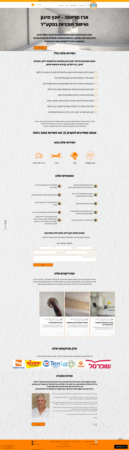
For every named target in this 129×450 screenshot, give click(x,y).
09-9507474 (74, 441)
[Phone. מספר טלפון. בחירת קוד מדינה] (35, 248)
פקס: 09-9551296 (67, 441)
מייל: (62, 441)
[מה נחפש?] (33, 5)
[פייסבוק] (32, 441)
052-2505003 (92, 444)
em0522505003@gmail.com (55, 441)
